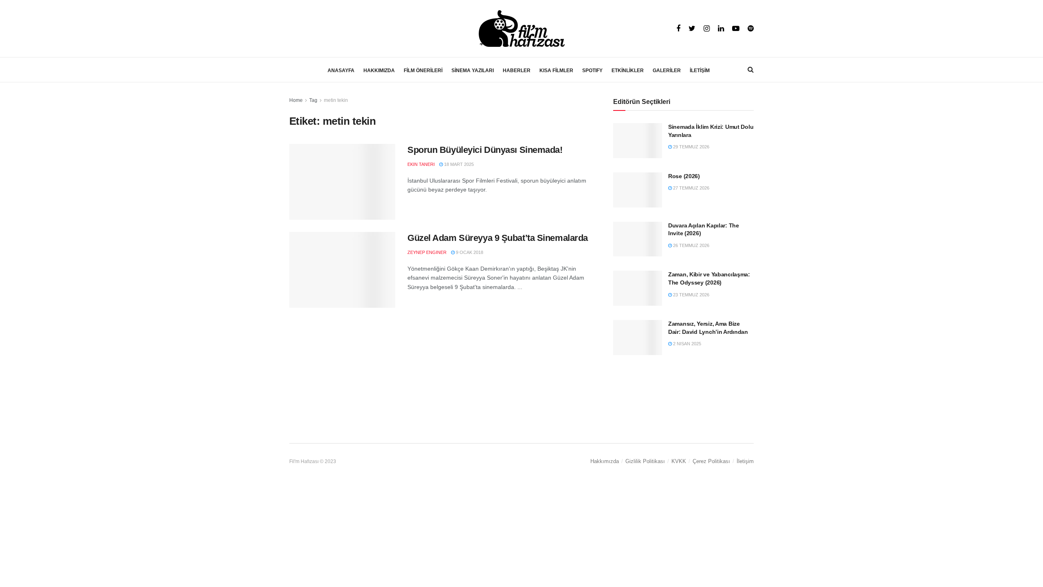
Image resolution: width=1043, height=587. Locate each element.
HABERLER (516, 70)
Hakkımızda (604, 461)
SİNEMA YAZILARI (472, 70)
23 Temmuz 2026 (690, 294)
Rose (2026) (684, 176)
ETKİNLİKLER (628, 70)
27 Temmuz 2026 (690, 187)
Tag (313, 100)
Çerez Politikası (711, 461)
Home (296, 100)
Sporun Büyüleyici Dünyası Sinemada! (485, 150)
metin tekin (336, 100)
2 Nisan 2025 (686, 343)
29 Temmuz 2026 (690, 146)
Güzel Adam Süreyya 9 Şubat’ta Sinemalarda (497, 238)
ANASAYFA (341, 70)
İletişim (745, 461)
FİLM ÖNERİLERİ (423, 70)
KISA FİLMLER (556, 70)
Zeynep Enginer (427, 252)
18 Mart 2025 (458, 164)
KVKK (678, 461)
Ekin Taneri (421, 164)
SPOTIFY (592, 70)
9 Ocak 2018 (469, 252)
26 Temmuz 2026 (690, 245)
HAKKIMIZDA (379, 70)
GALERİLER (667, 70)
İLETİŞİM (700, 70)
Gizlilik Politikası (645, 461)
